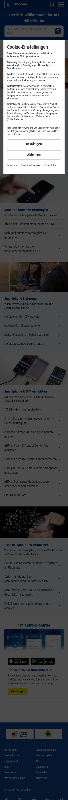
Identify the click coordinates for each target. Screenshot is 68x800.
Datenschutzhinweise (31, 165)
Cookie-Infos (50, 165)
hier (33, 131)
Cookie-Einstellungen (27, 47)
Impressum (12, 165)
